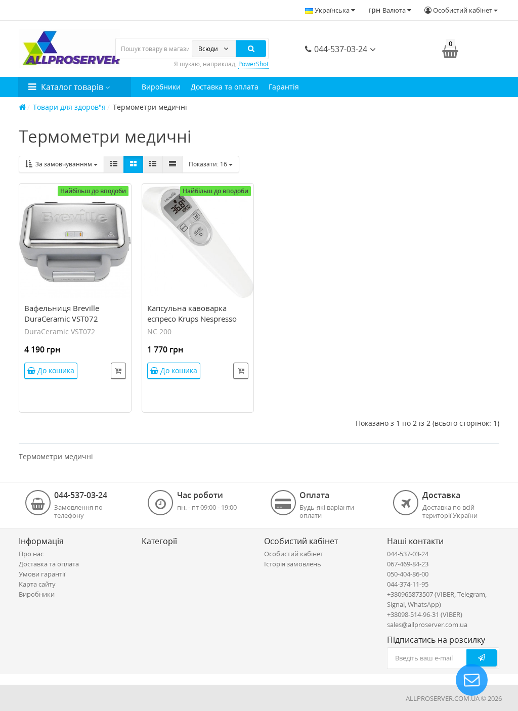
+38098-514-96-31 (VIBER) (424, 614)
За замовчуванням (63, 164)
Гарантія (284, 87)
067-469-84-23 (407, 563)
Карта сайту (37, 584)
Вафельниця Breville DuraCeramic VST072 (61, 313)
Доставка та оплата (224, 87)
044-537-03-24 (339, 49)
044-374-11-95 (407, 584)
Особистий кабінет (293, 553)
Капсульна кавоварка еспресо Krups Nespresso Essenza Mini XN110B (192, 318)
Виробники (161, 87)
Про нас (31, 553)
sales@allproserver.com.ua (427, 624)
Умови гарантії (42, 574)
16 (209, 164)
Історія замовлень (292, 563)
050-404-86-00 (407, 574)
